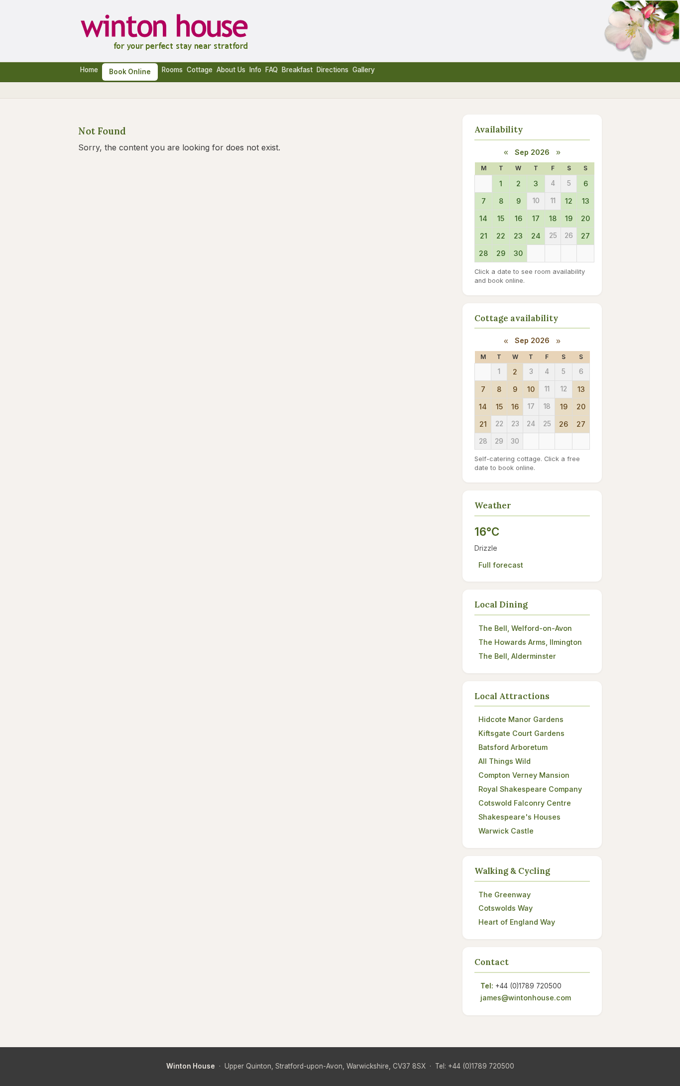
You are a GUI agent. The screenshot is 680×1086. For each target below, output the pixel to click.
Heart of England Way (516, 922)
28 (483, 253)
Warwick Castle (506, 831)
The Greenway (504, 894)
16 (518, 218)
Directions (332, 70)
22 (500, 236)
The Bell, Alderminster (517, 656)
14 (483, 218)
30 (518, 253)
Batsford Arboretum (513, 747)
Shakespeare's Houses (519, 817)
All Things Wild (504, 761)
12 (568, 201)
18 (553, 218)
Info (255, 70)
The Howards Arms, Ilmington (530, 642)
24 (536, 236)
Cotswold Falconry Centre (524, 803)
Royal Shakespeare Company (530, 789)
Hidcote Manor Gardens (521, 719)
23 (518, 236)
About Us (231, 70)
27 (585, 236)
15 (500, 218)
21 (483, 236)
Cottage (200, 70)
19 (568, 218)
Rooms (172, 70)
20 (585, 218)
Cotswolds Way (505, 908)
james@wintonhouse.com (525, 997)
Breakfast (297, 70)
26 (563, 424)
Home (89, 70)
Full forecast (500, 565)
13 (585, 201)
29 (500, 253)
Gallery (363, 70)
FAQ (271, 70)
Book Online (130, 72)
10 (531, 389)
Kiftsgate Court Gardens (521, 733)
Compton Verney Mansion (523, 775)
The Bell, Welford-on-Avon (525, 628)
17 (536, 218)
